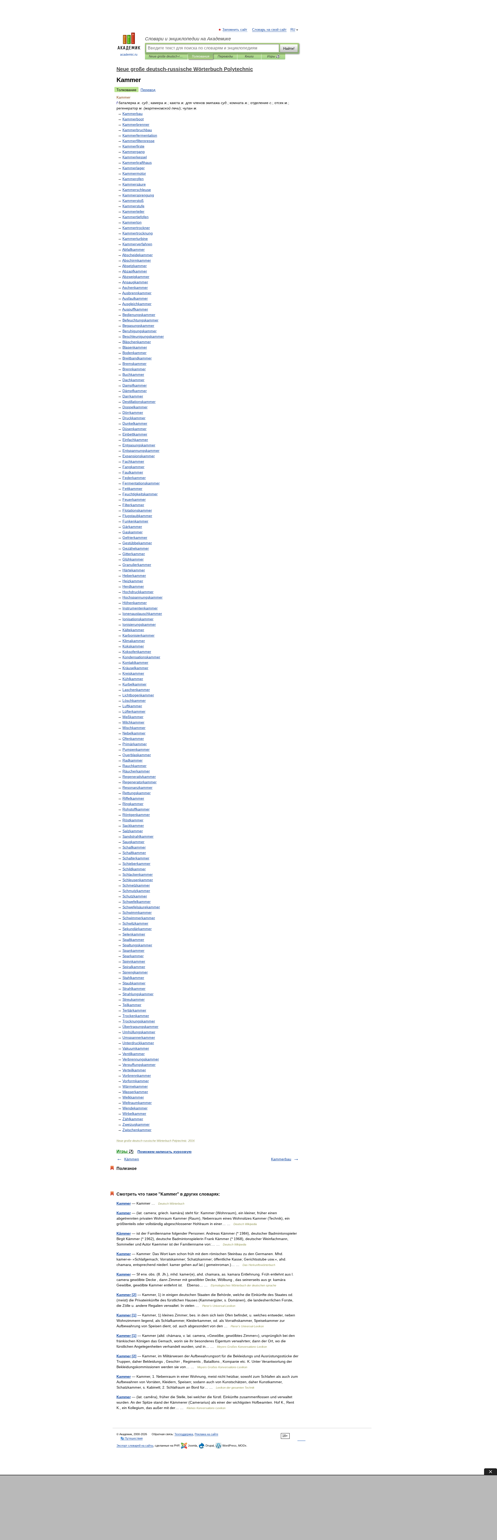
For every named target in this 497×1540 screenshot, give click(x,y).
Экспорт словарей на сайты (134, 1445)
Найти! (289, 48)
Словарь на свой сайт (269, 30)
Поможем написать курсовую (164, 1152)
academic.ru (128, 54)
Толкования (200, 56)
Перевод (148, 90)
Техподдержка (183, 1434)
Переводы (225, 56)
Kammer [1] (126, 1315)
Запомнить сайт (235, 30)
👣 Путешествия (131, 1438)
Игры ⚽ (273, 56)
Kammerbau (281, 1159)
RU (292, 30)
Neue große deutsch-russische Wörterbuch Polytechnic (166, 56)
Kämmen (131, 1159)
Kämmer (123, 1233)
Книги (249, 56)
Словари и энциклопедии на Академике (188, 38)
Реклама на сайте (206, 1434)
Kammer (123, 1203)
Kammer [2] (126, 1295)
